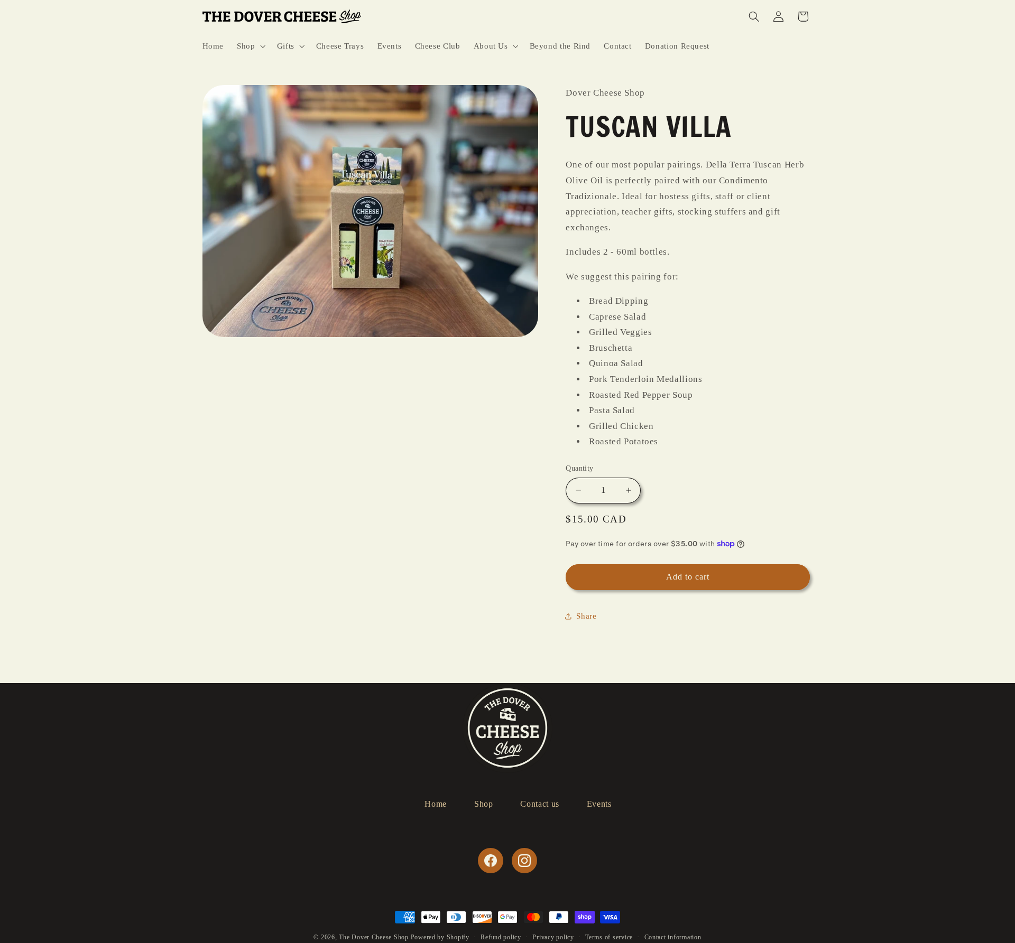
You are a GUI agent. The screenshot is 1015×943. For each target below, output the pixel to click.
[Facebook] (490, 860)
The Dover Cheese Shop (373, 937)
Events (599, 803)
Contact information (673, 937)
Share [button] (586, 616)
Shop (483, 803)
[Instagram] (524, 860)
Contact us (539, 803)
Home (436, 803)
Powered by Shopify (440, 937)
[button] (250, 46)
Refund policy (501, 937)
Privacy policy (553, 937)
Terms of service (609, 937)
